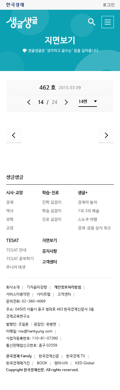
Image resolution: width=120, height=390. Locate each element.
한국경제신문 (49, 356)
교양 (10, 228)
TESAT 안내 (16, 250)
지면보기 (60, 41)
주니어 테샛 (16, 267)
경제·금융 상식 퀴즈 (94, 228)
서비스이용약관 (18, 294)
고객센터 (64, 294)
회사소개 (13, 287)
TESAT (12, 240)
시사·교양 (14, 192)
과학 (10, 219)
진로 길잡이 (52, 219)
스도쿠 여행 (87, 219)
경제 (10, 202)
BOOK (42, 363)
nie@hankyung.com (35, 331)
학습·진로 (50, 192)
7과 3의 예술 (88, 211)
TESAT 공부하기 (20, 259)
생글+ (83, 192)
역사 (10, 211)
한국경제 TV (75, 356)
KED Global (84, 363)
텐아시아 (61, 363)
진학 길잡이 (52, 202)
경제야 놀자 (87, 202)
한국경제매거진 (18, 363)
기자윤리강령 (37, 287)
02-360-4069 (34, 301)
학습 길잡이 (52, 211)
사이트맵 (43, 294)
